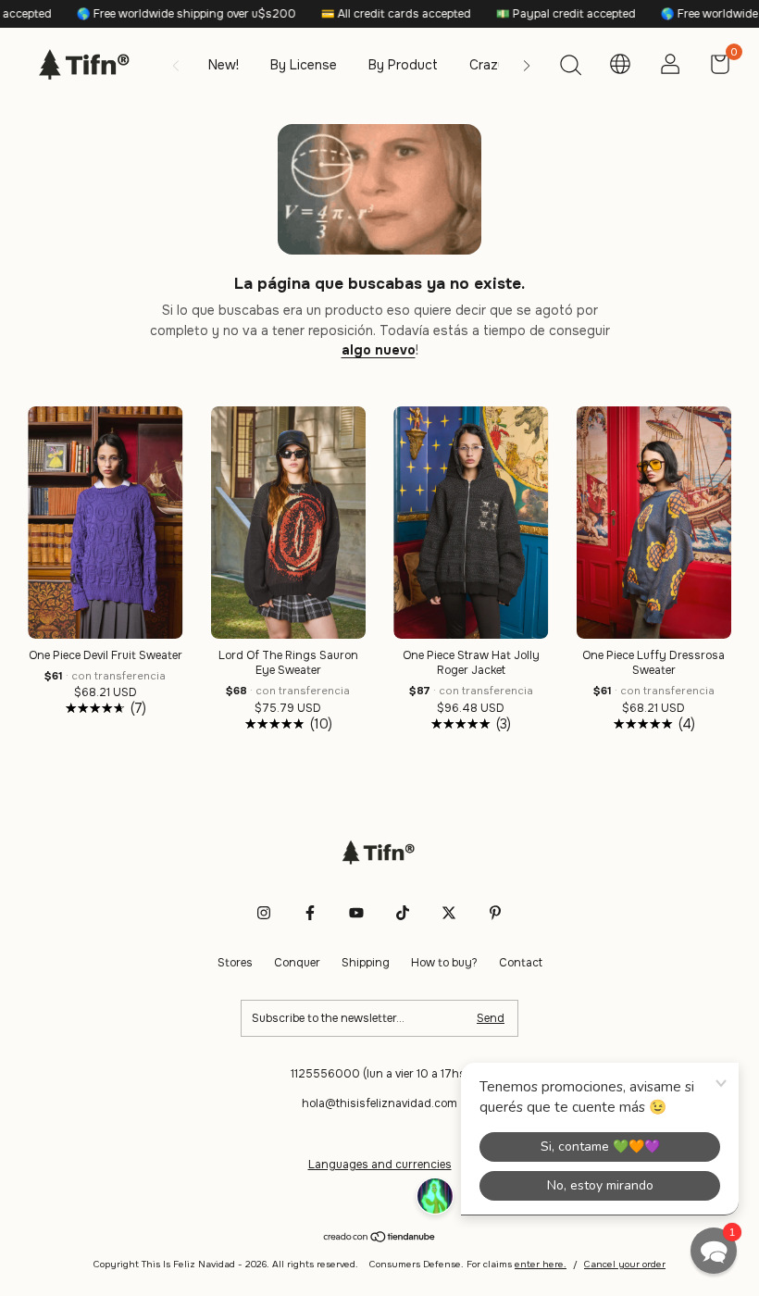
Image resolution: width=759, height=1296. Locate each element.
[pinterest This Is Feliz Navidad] (495, 912)
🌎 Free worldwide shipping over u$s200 (158, 13)
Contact (520, 962)
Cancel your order (625, 1264)
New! (223, 64)
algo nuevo (379, 350)
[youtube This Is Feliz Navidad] (356, 912)
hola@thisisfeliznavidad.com (379, 1103)
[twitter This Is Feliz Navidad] (449, 912)
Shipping (366, 962)
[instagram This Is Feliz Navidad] (263, 912)
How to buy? (444, 962)
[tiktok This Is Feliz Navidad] (402, 912)
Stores (235, 962)
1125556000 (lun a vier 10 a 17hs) (380, 1073)
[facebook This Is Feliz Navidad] (310, 912)
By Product (403, 64)
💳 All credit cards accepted (368, 13)
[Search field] (570, 67)
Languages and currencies (380, 1164)
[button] (714, 1250)
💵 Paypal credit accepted (538, 13)
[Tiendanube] (380, 1238)
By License (303, 64)
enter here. (540, 1264)
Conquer (297, 962)
